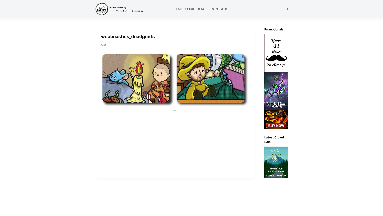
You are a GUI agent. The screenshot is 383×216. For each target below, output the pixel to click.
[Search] (287, 9)
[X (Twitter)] (226, 9)
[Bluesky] (222, 9)
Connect (189, 9)
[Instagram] (213, 9)
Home (178, 9)
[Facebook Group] (217, 9)
